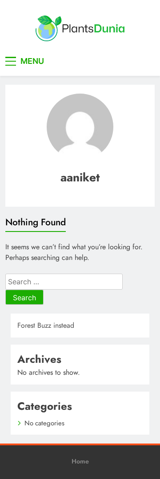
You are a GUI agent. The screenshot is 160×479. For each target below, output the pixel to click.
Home (80, 461)
